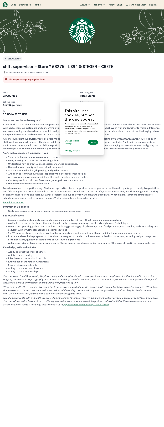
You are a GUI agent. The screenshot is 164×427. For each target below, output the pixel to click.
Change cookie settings (72, 142)
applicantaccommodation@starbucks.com (86, 304)
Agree (93, 142)
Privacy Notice (72, 150)
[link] (5, 5)
